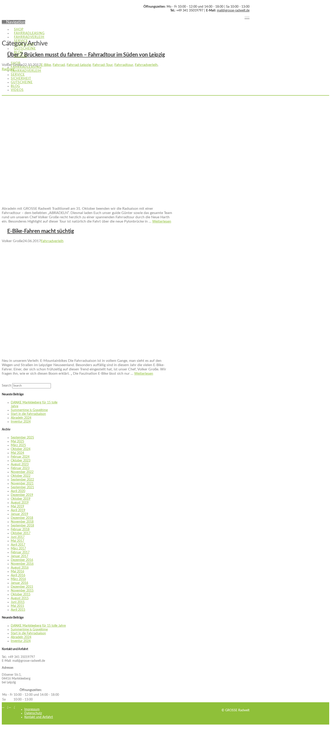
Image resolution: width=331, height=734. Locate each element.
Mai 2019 (17, 506)
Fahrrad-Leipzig (79, 65)
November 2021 (22, 483)
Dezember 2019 (22, 495)
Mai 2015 (17, 606)
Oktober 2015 (20, 594)
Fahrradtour (123, 65)
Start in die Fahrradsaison (28, 414)
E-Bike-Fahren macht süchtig (40, 231)
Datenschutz (33, 713)
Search (6, 385)
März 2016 (18, 579)
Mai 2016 (17, 571)
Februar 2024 (20, 456)
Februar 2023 (20, 468)
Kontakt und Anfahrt (38, 717)
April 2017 (18, 544)
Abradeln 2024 (21, 417)
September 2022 (22, 479)
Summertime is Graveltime (29, 410)
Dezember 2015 (22, 586)
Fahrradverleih (146, 65)
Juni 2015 (18, 602)
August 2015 (20, 598)
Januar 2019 (19, 514)
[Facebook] (246, 17)
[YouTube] (248, 17)
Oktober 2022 (20, 475)
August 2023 (20, 464)
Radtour (8, 69)
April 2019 (18, 510)
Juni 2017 (18, 537)
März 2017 (18, 548)
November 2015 (22, 590)
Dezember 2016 (22, 560)
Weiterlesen (161, 221)
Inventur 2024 (21, 421)
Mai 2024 (17, 453)
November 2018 (22, 521)
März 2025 (18, 445)
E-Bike (46, 65)
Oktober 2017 (20, 533)
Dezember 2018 (22, 518)
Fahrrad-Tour (103, 65)
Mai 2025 (17, 441)
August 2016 (20, 567)
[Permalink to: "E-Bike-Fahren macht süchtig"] (97, 353)
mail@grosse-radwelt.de (233, 10)
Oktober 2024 (20, 449)
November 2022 (22, 472)
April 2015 (18, 609)
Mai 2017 (17, 541)
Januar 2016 (19, 583)
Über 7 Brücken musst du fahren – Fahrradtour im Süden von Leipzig (86, 55)
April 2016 (18, 575)
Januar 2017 (19, 556)
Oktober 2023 (20, 460)
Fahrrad (59, 65)
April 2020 (18, 491)
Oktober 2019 (20, 498)
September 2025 (22, 437)
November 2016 (22, 563)
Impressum (32, 709)
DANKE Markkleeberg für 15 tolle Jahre (38, 625)
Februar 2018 (20, 529)
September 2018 (22, 525)
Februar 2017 (20, 552)
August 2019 (20, 502)
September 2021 (22, 487)
